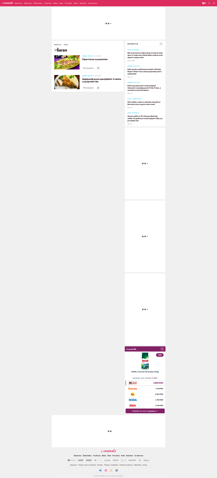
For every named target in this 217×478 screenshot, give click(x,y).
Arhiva (145, 465)
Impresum (73, 465)
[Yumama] (7, 3)
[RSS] (111, 470)
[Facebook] (100, 470)
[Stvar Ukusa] (98, 460)
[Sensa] (115, 460)
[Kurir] (80, 460)
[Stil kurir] (140, 460)
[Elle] (123, 460)
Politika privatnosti (126, 465)
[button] (88, 68)
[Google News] (116, 470)
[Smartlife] (132, 460)
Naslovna (57, 45)
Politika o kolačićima (111, 465)
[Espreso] (89, 460)
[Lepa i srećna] (107, 460)
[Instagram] (106, 470)
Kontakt (100, 465)
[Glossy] (146, 460)
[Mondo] (71, 460)
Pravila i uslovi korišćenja (87, 465)
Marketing (137, 465)
